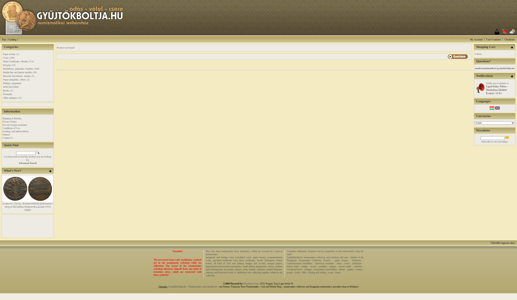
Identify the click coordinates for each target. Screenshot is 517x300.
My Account (476, 39)
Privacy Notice (9, 121)
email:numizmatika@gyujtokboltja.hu (495, 68)
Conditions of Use (11, 128)
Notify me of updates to (497, 88)
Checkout (509, 39)
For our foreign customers (14, 124)
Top (4, 39)
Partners (6, 134)
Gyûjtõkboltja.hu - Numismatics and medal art (192, 286)
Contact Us (7, 137)
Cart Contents (493, 39)
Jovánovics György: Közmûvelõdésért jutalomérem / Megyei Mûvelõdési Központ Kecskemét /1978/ (28, 205)
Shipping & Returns (12, 118)
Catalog (12, 39)
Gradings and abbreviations (15, 131)
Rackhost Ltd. (251, 283)
